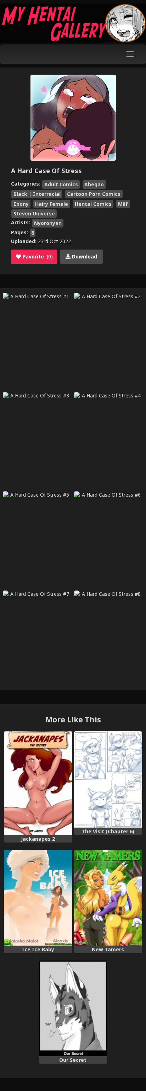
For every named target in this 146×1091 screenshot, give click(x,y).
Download (84, 256)
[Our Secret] (73, 1008)
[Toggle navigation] (130, 54)
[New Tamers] (108, 898)
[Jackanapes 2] (38, 783)
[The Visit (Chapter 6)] (108, 779)
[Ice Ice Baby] (38, 898)
